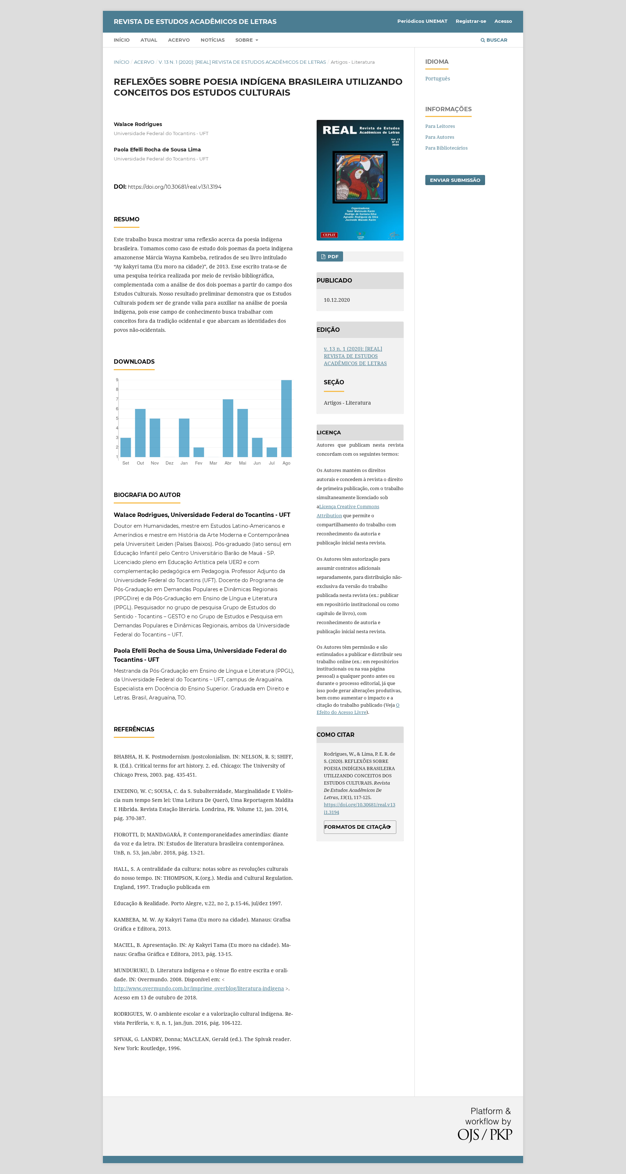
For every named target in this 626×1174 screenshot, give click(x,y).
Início (122, 40)
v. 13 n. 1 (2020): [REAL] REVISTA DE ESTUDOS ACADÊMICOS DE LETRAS (242, 62)
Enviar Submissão (455, 180)
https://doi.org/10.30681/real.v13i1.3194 (174, 187)
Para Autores (439, 137)
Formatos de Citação (357, 827)
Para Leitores (440, 126)
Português (437, 78)
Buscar (496, 40)
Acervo (179, 40)
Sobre (244, 40)
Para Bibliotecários (446, 148)
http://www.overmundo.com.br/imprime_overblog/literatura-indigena (199, 988)
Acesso (503, 21)
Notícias (213, 40)
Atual (149, 40)
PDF (332, 256)
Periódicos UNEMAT (422, 21)
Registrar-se (471, 21)
